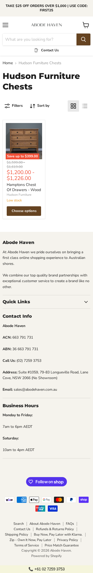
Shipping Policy (16, 534)
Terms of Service (26, 545)
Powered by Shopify (46, 556)
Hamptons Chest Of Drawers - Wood (24, 187)
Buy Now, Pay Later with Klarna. (58, 534)
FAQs (70, 523)
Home (8, 63)
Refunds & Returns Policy (55, 529)
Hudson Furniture (19, 195)
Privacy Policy (67, 540)
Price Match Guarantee (62, 545)
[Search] (83, 39)
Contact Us (22, 529)
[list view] (84, 106)
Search (18, 523)
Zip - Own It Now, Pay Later (30, 540)
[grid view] (73, 106)
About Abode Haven (44, 523)
